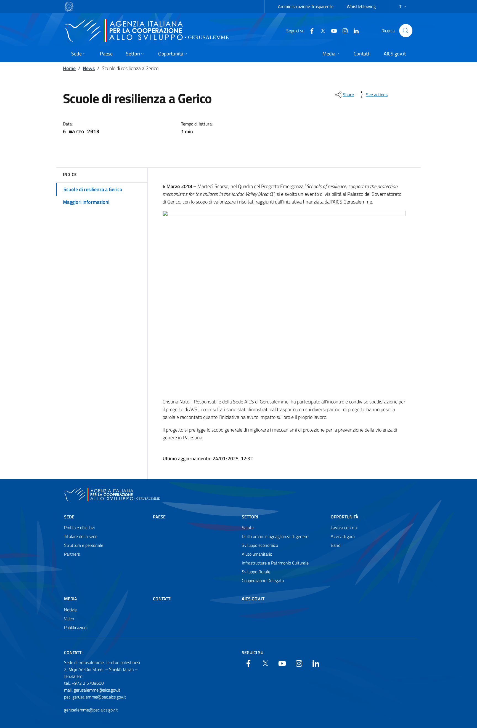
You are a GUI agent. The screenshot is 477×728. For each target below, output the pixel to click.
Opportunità (344, 516)
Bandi (336, 545)
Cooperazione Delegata (263, 580)
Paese (159, 516)
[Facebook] (309, 30)
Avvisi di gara (343, 536)
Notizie (70, 609)
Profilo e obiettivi (79, 527)
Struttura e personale (83, 545)
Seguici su (252, 652)
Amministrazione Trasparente (305, 6)
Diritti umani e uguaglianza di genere (275, 536)
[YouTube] (331, 30)
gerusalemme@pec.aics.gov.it (91, 709)
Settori (250, 516)
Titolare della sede (80, 536)
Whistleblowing (361, 6)
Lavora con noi (344, 527)
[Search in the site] (405, 30)
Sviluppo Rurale (256, 571)
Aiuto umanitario (257, 554)
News (89, 68)
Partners (72, 554)
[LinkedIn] (353, 30)
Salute (248, 527)
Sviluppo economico (260, 545)
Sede (69, 516)
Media (70, 598)
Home (69, 68)
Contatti (162, 598)
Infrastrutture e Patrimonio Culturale (275, 563)
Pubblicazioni (76, 627)
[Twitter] (320, 30)
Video (69, 618)
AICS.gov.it (253, 598)
